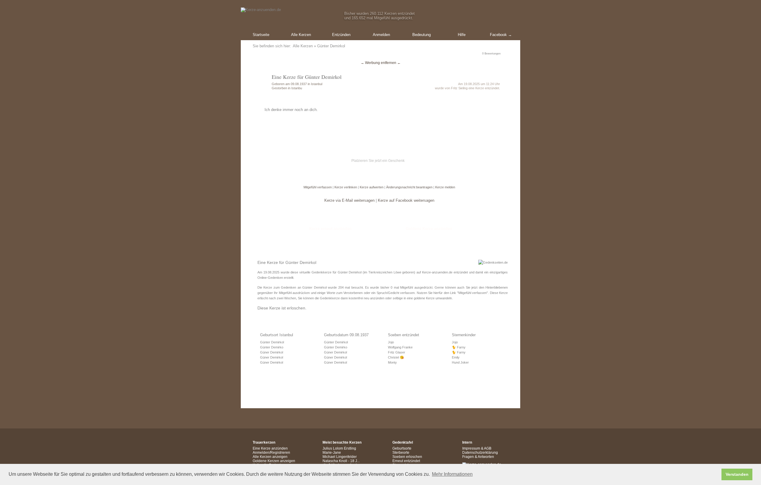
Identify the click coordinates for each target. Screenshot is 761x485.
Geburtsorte (401, 448)
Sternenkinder (464, 335)
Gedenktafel (402, 442)
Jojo (391, 342)
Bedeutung (421, 34)
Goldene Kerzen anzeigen (274, 461)
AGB (487, 448)
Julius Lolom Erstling (339, 448)
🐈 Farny (459, 347)
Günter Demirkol (272, 342)
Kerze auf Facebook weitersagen (406, 200)
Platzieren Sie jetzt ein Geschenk (378, 161)
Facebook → (501, 34)
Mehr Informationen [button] (452, 474)
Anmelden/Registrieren (271, 452)
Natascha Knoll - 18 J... (341, 461)
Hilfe (462, 34)
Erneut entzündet (406, 461)
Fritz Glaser (396, 352)
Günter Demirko (271, 347)
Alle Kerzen (301, 34)
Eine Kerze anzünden (270, 448)
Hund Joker (460, 362)
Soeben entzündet (403, 335)
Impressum (471, 448)
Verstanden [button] (737, 474)
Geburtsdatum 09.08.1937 (346, 335)
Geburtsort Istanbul (276, 335)
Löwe (397, 272)
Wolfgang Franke (400, 347)
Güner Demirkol (271, 352)
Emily (456, 357)
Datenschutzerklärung (480, 452)
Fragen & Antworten (478, 457)
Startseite (261, 34)
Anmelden (381, 34)
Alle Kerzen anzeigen (270, 457)
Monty (392, 362)
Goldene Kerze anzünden (429, 228)
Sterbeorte (400, 452)
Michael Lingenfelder (340, 457)
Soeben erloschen (407, 457)
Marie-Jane (332, 452)
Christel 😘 (396, 357)
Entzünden (341, 34)
